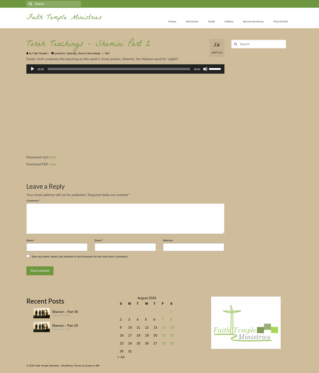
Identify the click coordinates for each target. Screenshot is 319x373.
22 (172, 335)
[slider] (215, 68)
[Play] (32, 69)
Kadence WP (92, 365)
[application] (125, 69)
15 (172, 327)
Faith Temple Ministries (64, 18)
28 (164, 343)
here (53, 157)
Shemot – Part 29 (65, 325)
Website (168, 240)
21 (164, 335)
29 (172, 343)
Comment (33, 200)
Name (30, 240)
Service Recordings (89, 53)
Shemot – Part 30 (65, 312)
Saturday (72, 53)
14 (164, 327)
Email (99, 240)
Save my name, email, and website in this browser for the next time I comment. (80, 256)
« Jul (120, 357)
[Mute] (205, 69)
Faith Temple (39, 53)
